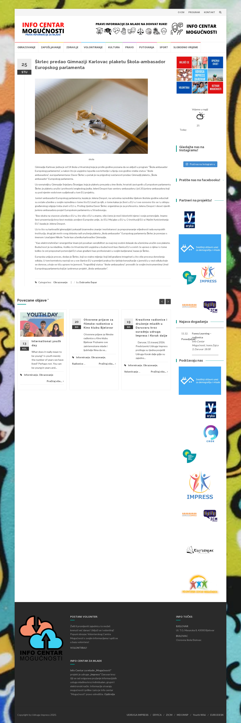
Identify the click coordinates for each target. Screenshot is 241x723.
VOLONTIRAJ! (78, 647)
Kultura (114, 47)
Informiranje (31, 374)
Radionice (77, 363)
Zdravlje (72, 47)
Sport (164, 47)
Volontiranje (93, 47)
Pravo (129, 47)
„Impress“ (95, 674)
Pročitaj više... (54, 381)
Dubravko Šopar (88, 282)
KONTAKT (209, 12)
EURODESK (217, 714)
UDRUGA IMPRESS (137, 714)
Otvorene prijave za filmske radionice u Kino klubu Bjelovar (98, 323)
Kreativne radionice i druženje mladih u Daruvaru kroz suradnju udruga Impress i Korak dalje (151, 327)
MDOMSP (182, 714)
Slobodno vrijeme (185, 47)
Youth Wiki (199, 714)
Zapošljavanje (51, 47)
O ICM (181, 12)
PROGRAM (194, 12)
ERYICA (157, 714)
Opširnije (109, 694)
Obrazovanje (26, 47)
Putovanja (146, 47)
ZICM (169, 714)
